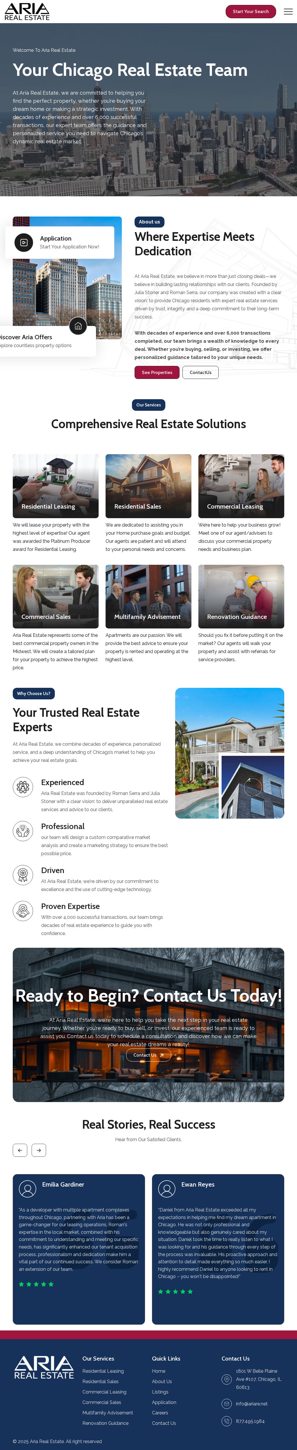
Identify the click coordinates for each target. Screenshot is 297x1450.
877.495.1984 (250, 1421)
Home (158, 1371)
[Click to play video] (251, 786)
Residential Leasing (103, 1371)
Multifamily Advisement (107, 1413)
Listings (160, 1392)
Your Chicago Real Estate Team (130, 69)
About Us (162, 1381)
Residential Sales (100, 1381)
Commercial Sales (101, 1402)
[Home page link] (27, 11)
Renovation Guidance (105, 1423)
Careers (160, 1413)
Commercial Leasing (104, 1392)
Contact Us (164, 1423)
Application (164, 1402)
